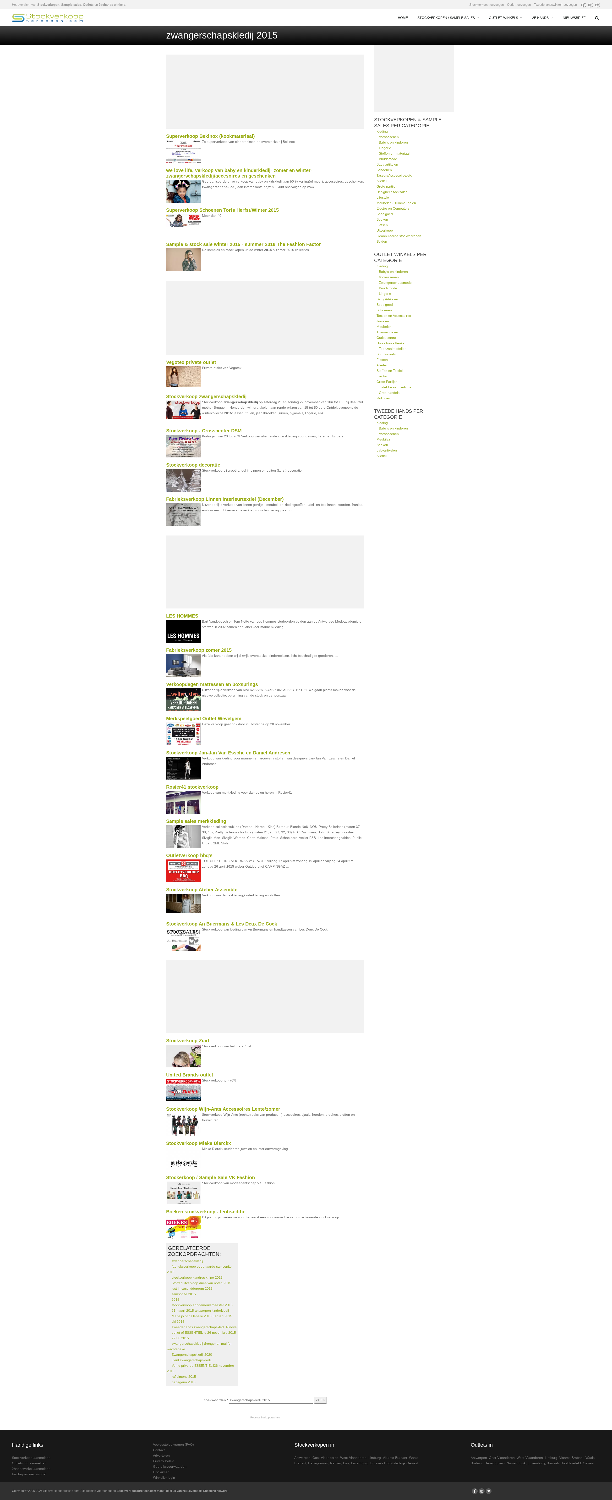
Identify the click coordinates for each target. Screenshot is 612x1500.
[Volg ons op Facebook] (583, 5)
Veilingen (383, 398)
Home (403, 18)
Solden (382, 241)
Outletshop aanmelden (29, 1463)
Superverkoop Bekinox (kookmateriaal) (210, 136)
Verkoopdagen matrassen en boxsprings (212, 684)
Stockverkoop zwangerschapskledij (206, 396)
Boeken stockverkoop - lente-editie (206, 1211)
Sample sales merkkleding (196, 821)
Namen (335, 1463)
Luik (346, 1463)
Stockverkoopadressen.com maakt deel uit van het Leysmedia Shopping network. (172, 1491)
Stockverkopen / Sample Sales (446, 18)
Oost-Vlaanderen (325, 1458)
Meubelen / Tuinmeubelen (396, 203)
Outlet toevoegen (519, 4)
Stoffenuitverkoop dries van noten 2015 (201, 1283)
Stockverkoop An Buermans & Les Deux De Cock (221, 923)
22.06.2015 (180, 1338)
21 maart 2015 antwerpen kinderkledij (200, 1310)
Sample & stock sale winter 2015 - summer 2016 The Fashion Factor (243, 244)
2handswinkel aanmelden (31, 1469)
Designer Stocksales (392, 192)
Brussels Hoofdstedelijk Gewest (394, 1463)
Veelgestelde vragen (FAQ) (173, 1444)
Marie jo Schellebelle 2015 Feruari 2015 (202, 1316)
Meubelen (384, 327)
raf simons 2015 (184, 1376)
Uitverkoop (385, 230)
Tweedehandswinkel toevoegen (555, 4)
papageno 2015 (184, 1382)
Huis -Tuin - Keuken (391, 343)
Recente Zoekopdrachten (265, 1417)
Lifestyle (383, 197)
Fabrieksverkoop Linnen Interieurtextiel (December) (225, 499)
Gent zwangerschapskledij (191, 1360)
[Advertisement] (265, 91)
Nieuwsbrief (574, 18)
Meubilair (383, 439)
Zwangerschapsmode (395, 282)
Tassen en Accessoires (394, 316)
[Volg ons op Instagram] (590, 5)
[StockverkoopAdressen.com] (48, 17)
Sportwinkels (386, 354)
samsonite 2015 (184, 1294)
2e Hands (540, 18)
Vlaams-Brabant (395, 1458)
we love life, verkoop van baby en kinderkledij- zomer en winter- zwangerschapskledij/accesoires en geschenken (239, 173)
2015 (175, 1299)
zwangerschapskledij (187, 1261)
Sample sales (71, 4)
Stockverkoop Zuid (187, 1040)
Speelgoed (385, 214)
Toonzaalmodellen (392, 349)
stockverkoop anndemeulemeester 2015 (202, 1305)
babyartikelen (387, 450)
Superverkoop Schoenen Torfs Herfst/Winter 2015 (222, 210)
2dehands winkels (112, 4)
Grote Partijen (387, 382)
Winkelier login (164, 1477)
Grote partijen (387, 186)
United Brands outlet (189, 1074)
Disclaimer (161, 1472)
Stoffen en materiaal (394, 153)
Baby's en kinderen (393, 142)
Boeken (382, 219)
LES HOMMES (182, 616)
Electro (382, 376)
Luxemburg (359, 1463)
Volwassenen (389, 137)
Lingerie (385, 148)
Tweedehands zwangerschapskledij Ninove (204, 1327)
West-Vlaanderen (353, 1458)
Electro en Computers (393, 208)
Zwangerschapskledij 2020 (192, 1354)
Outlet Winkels (503, 18)
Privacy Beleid (163, 1461)
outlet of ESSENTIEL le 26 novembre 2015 (204, 1332)
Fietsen (382, 225)
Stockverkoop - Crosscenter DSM (204, 430)
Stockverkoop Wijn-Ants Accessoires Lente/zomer (223, 1109)
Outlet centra (386, 338)
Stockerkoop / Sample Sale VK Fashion (210, 1177)
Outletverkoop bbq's (189, 855)
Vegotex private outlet (191, 362)
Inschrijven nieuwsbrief (29, 1474)
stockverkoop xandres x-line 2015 (197, 1277)
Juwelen (383, 321)
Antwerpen (302, 1458)
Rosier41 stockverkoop (192, 787)
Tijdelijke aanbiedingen (396, 387)
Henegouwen (318, 1463)
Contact (159, 1450)
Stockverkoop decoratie (193, 465)
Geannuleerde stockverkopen (399, 236)
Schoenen (384, 170)
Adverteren (161, 1455)
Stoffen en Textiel (390, 371)
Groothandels (389, 393)
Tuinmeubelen (387, 332)
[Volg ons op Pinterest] (597, 5)
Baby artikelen (387, 164)
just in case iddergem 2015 (192, 1288)
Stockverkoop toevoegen (486, 4)
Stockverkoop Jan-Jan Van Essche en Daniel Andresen (228, 752)
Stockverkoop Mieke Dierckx (198, 1143)
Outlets (88, 4)
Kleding (382, 131)
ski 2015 (178, 1321)
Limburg (374, 1458)
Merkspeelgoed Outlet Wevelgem (203, 718)
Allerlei (382, 181)
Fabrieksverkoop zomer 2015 (199, 650)
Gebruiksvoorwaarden (169, 1466)
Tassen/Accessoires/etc (394, 175)
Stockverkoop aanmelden (31, 1458)
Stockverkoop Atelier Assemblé (201, 889)
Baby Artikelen (387, 299)
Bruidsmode (388, 159)
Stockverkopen (48, 4)
